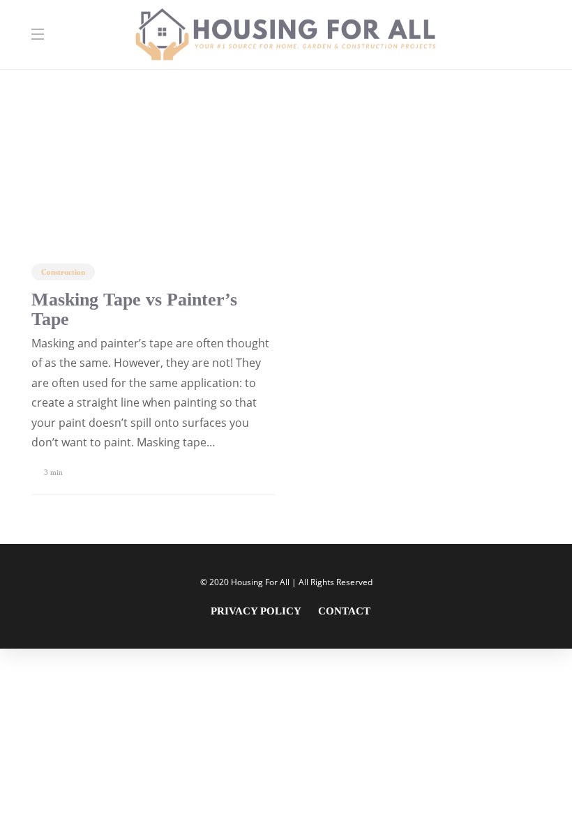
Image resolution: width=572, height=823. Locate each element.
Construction (63, 272)
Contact (344, 611)
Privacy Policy (256, 611)
